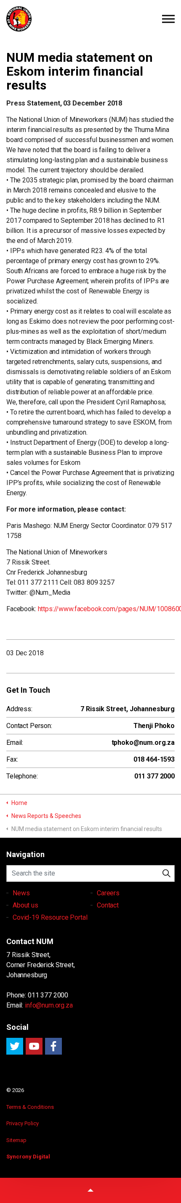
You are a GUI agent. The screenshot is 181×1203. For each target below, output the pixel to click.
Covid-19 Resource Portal (50, 917)
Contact (108, 905)
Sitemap (16, 1140)
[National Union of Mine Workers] (90, 19)
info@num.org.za (49, 1005)
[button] (166, 873)
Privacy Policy (22, 1123)
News (21, 893)
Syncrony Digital (28, 1156)
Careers (108, 893)
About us (25, 905)
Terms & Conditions (30, 1107)
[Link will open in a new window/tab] (14, 1046)
